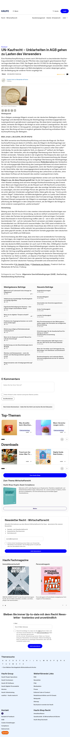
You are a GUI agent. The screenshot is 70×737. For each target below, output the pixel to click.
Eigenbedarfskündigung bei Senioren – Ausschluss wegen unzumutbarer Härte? (18, 307)
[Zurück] (62, 439)
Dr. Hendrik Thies (22, 264)
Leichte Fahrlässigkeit (44, 315)
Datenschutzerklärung (43, 633)
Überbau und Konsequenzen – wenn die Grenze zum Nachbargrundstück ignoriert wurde (17, 354)
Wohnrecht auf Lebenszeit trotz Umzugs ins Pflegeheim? (17, 291)
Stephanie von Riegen (41, 264)
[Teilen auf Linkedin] (15, 110)
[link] (3, 18)
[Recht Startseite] (5, 11)
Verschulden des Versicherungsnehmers (49, 303)
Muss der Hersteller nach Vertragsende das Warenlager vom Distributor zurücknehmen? (51, 349)
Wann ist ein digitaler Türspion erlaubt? (16, 314)
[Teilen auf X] (5, 110)
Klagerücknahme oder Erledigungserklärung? (18, 363)
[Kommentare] (67, 74)
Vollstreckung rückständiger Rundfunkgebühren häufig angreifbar (18, 299)
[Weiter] (67, 439)
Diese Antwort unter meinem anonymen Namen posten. (21, 394)
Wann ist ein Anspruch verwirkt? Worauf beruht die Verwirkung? (18, 338)
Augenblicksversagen (44, 290)
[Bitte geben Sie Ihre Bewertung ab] (63, 74)
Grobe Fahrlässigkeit (43, 309)
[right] (66, 605)
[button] (65, 11)
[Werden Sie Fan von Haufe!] (2, 713)
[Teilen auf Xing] (11, 110)
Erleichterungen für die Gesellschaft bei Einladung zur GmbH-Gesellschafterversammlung (51, 332)
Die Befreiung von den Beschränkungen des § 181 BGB (18, 346)
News (4, 74)
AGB (39, 631)
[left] (63, 605)
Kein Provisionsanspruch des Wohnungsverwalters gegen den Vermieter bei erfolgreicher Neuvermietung (51, 323)
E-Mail (15, 623)
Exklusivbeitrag (25, 430)
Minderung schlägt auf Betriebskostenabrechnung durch (17, 330)
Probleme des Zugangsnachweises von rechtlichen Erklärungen (18, 322)
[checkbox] (2, 394)
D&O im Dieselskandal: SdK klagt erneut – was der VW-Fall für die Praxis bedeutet (50, 341)
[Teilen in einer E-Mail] (2, 110)
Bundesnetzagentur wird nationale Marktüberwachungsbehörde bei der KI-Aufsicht (50, 357)
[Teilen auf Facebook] (8, 110)
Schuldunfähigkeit (42, 297)
